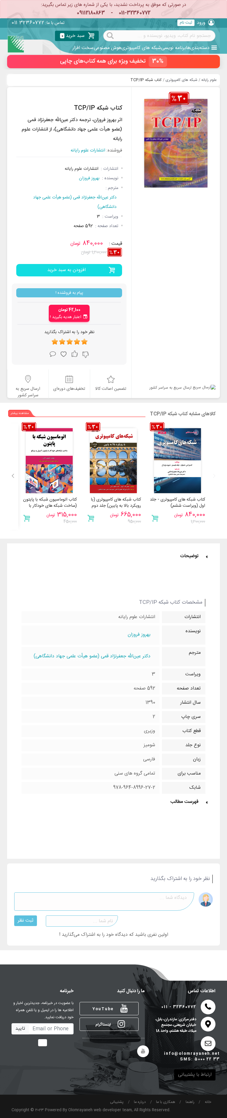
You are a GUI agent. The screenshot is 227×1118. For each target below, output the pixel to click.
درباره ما (140, 1102)
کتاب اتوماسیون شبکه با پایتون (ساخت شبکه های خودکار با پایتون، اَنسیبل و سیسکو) (50, 506)
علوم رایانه (209, 80)
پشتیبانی (117, 1102)
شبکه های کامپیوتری (141, 48)
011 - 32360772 (178, 1007)
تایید (20, 1029)
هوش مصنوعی (107, 48)
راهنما (190, 1102)
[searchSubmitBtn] (110, 35)
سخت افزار (82, 48)
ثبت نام (186, 22)
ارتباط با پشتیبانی (195, 1075)
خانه (208, 1102)
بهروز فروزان (89, 178)
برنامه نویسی (173, 48)
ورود (201, 23)
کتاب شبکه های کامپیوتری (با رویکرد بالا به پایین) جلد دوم (116, 503)
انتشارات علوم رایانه (88, 150)
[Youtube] (143, 1051)
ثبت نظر (25, 921)
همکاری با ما (165, 1102)
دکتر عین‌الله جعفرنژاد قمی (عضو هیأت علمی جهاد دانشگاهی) (74, 202)
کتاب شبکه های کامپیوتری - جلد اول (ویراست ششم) (177, 503)
